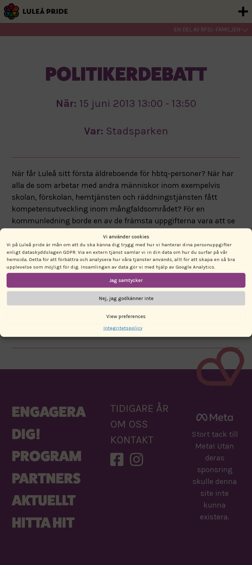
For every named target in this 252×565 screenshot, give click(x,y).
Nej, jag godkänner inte (126, 298)
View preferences (126, 316)
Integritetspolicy (122, 328)
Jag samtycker (126, 280)
